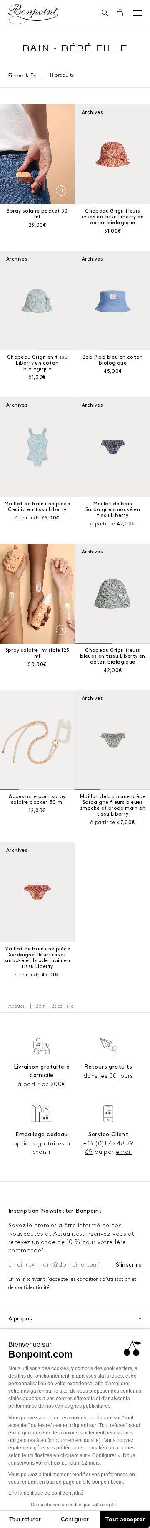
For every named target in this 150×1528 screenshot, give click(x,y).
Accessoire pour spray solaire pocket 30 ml (37, 799)
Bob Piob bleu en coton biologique (112, 360)
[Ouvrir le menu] (137, 13)
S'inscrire (129, 1264)
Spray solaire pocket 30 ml (37, 214)
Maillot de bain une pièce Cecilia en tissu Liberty (37, 507)
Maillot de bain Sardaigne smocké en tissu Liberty (112, 510)
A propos (20, 1318)
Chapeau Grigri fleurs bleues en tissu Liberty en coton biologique (112, 656)
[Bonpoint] (33, 14)
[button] (104, 13)
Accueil (17, 1006)
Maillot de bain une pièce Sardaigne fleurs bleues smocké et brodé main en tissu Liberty (112, 805)
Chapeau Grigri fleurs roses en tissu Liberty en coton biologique (113, 217)
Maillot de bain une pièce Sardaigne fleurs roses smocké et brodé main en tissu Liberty (37, 958)
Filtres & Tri (22, 75)
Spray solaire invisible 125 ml (37, 653)
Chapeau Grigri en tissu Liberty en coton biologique (37, 363)
